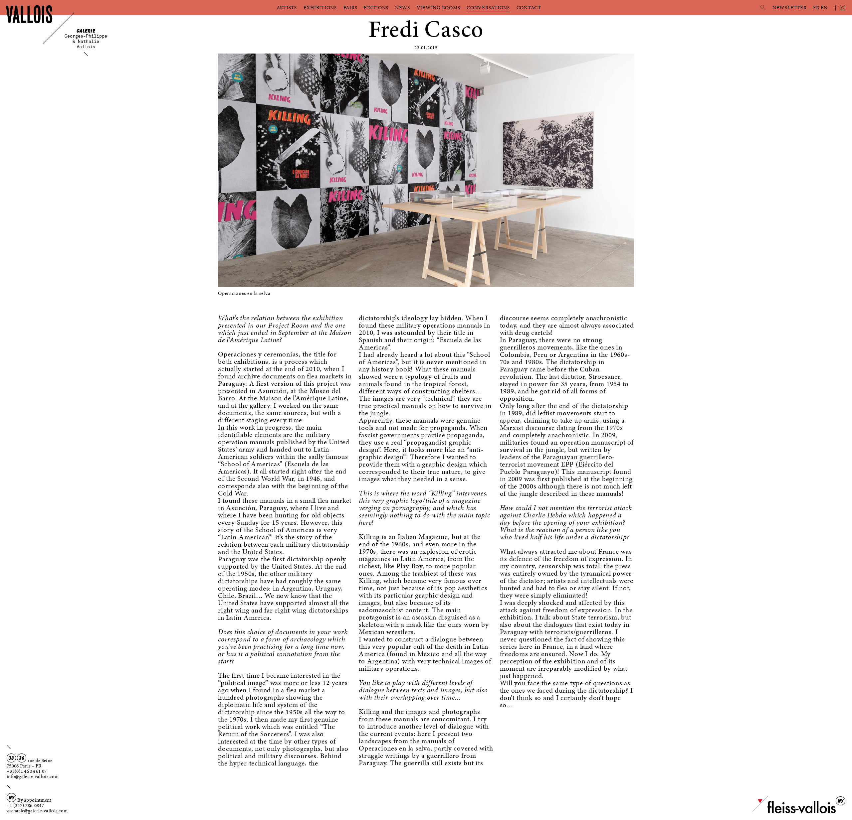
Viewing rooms (438, 7)
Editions (376, 7)
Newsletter (789, 7)
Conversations (488, 7)
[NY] (794, 812)
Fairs (350, 7)
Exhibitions (320, 7)
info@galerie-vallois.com (33, 776)
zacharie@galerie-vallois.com (37, 810)
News (402, 7)
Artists (287, 7)
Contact (529, 7)
